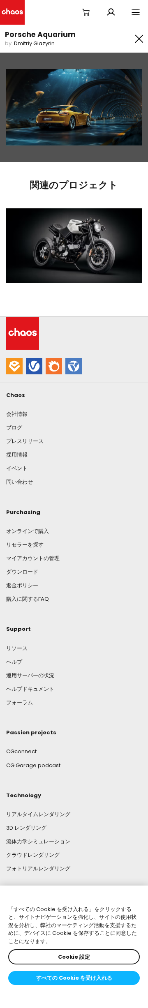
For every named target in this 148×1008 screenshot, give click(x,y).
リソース (17, 648)
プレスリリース (25, 441)
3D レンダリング (26, 828)
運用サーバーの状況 (30, 675)
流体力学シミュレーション (38, 841)
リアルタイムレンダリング (38, 814)
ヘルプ (14, 662)
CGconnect (21, 751)
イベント (17, 468)
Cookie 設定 (74, 957)
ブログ (14, 427)
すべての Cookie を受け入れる (74, 978)
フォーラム (19, 702)
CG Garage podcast (33, 765)
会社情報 (17, 414)
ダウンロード (22, 572)
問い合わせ (19, 482)
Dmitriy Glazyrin (34, 43)
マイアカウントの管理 (33, 558)
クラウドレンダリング (33, 855)
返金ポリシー (22, 585)
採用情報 (17, 455)
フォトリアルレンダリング (38, 868)
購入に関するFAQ (27, 599)
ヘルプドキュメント (30, 689)
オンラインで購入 (27, 531)
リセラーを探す (25, 545)
